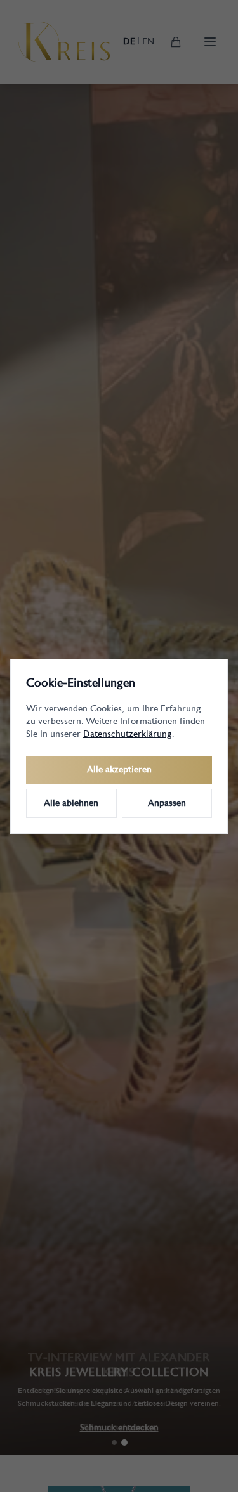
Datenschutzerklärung (127, 734)
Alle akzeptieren (119, 770)
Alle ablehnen (71, 803)
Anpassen (167, 803)
